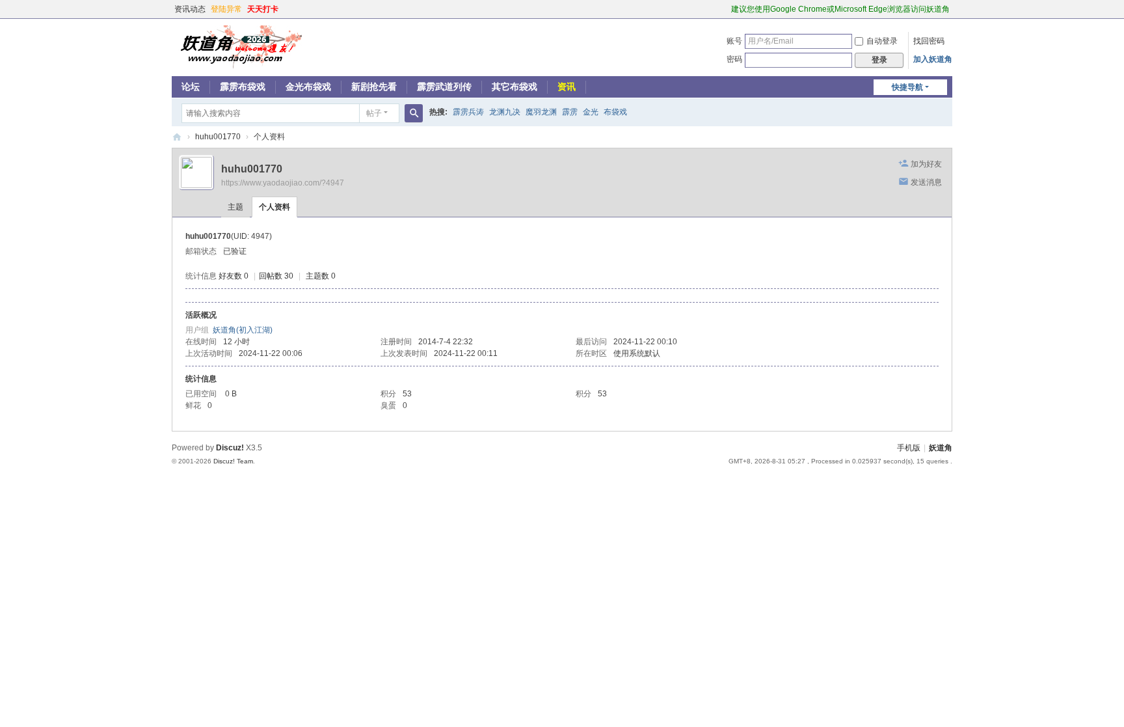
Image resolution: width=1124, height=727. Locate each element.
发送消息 (926, 182)
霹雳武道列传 (444, 86)
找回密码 (928, 41)
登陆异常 (226, 9)
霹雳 (570, 112)
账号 (734, 41)
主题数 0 (321, 276)
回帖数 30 (276, 276)
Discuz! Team (233, 461)
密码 (734, 59)
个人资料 (274, 207)
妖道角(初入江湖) (243, 330)
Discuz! (230, 447)
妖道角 (177, 137)
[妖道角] (237, 46)
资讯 (566, 86)
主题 (235, 207)
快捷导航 (907, 87)
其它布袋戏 (514, 86)
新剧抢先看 (374, 86)
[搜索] (414, 113)
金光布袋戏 (308, 86)
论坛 (190, 86)
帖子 (374, 113)
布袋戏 (615, 112)
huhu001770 (218, 136)
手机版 (908, 447)
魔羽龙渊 (541, 112)
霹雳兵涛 (468, 112)
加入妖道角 (932, 59)
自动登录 (882, 41)
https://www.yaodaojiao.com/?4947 (282, 182)
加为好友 (926, 164)
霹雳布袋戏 (242, 86)
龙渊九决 (504, 112)
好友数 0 (233, 276)
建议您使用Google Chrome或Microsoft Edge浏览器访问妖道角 (840, 9)
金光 (590, 112)
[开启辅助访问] (725, 9)
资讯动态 (190, 9)
